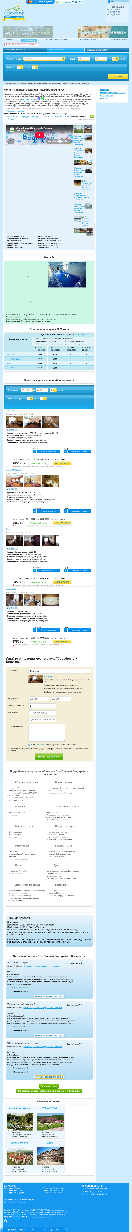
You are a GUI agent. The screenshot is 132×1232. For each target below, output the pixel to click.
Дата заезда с (14, 390)
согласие (40, 745)
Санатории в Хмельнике (53, 1190)
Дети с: (41, 240)
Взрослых (10, 67)
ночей (122, 59)
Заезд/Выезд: (43, 247)
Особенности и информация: (19, 442)
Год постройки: (13, 236)
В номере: (11, 438)
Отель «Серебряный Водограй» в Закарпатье (42, 966)
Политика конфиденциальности (38, 1217)
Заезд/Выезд (13, 699)
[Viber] (121, 9)
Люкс (8, 529)
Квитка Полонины (19, 1143)
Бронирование (62, 117)
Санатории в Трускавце (14, 1188)
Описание (12, 117)
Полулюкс (10, 410)
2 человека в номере (74, 341)
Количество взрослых (16, 398)
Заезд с (73, 59)
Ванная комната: (14, 440)
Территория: (12, 240)
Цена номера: (44, 245)
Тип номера (12, 671)
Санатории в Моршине (13, 1190)
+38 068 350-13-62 (30, 99)
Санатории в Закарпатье (53, 1188)
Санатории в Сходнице (14, 1192)
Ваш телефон (13, 713)
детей (27, 67)
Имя (10, 719)
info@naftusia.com (17, 1202)
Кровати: (10, 433)
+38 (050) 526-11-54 (113, 15)
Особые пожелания (15, 726)
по (93, 59)
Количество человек (16, 706)
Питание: (42, 238)
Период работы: (13, 244)
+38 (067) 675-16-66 (113, 9)
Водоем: (10, 247)
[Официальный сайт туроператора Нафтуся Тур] (14, 14)
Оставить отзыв (49, 1086)
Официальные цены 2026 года (35, 117)
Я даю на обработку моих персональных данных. (54, 745)
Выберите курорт (14, 59)
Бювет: (10, 245)
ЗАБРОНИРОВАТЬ (62, 463)
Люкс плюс (11, 588)
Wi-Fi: (40, 236)
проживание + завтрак (46, 341)
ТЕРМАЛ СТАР (49, 1108)
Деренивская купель (19, 1108)
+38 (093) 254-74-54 (113, 12)
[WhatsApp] (124, 9)
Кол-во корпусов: (14, 238)
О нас (113, 2)
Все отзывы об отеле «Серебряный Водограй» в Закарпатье (48, 1091)
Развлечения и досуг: (16, 435)
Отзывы (11, 119)
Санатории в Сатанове (52, 1192)
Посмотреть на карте (15, 111)
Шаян (50, 1143)
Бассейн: (42, 244)
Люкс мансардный (14, 470)
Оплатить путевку (45, 2)
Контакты (125, 2)
